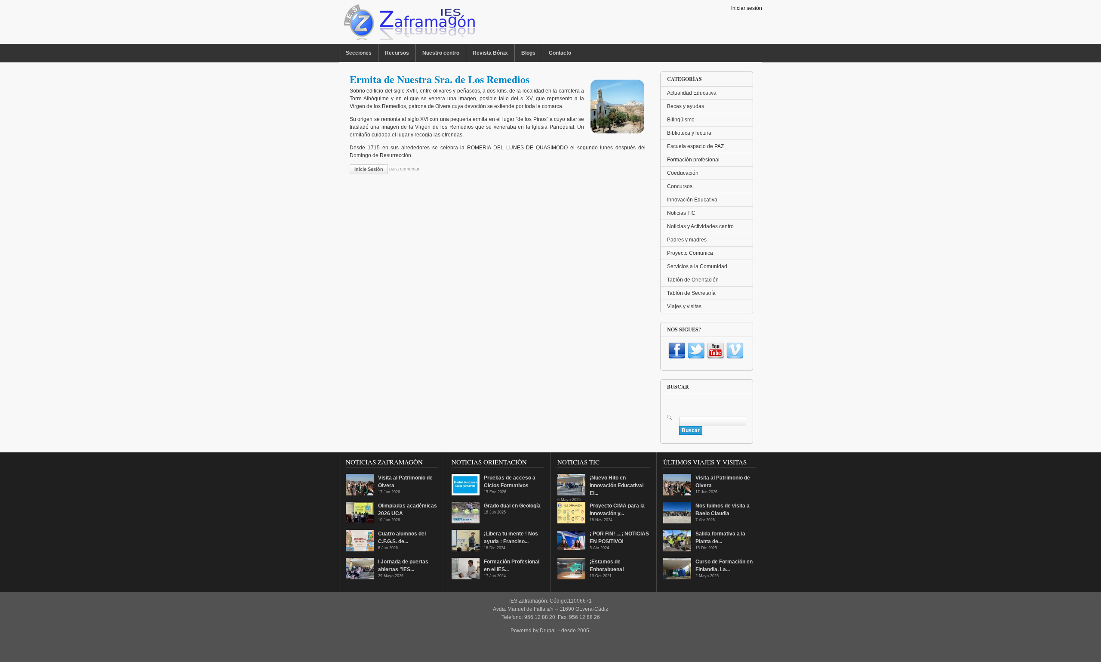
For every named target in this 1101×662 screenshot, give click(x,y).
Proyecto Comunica (690, 253)
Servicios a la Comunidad (697, 266)
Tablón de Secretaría (691, 293)
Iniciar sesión (746, 8)
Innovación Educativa (692, 200)
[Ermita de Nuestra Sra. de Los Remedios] (617, 132)
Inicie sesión (368, 169)
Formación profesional (693, 160)
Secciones (359, 53)
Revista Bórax (490, 53)
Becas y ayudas (685, 106)
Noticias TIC (681, 213)
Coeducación (682, 173)
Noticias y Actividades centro (700, 226)
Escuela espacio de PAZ (695, 146)
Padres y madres (687, 240)
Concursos (679, 186)
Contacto (560, 53)
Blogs (528, 53)
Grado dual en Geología (512, 506)
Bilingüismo (681, 120)
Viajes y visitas (684, 306)
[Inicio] (408, 24)
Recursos (397, 53)
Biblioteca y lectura (689, 133)
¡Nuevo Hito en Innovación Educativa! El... (617, 485)
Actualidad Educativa (692, 93)
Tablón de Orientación (693, 280)
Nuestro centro (440, 53)
